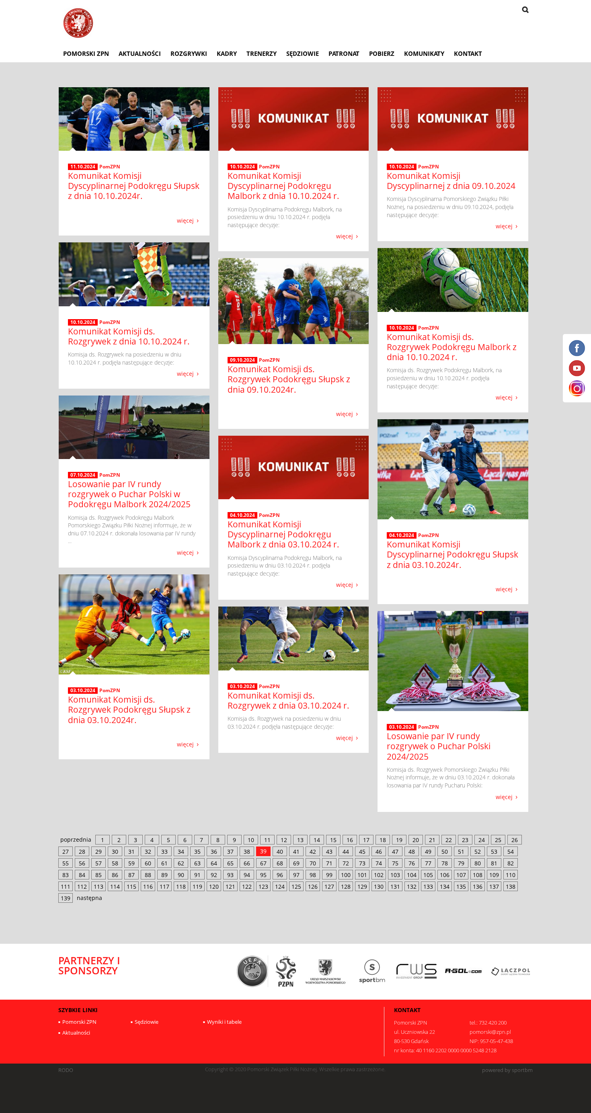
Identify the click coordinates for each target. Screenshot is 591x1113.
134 (444, 886)
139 (65, 898)
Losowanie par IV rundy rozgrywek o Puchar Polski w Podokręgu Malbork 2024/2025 (129, 494)
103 (395, 875)
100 (346, 875)
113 (98, 886)
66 (247, 863)
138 (510, 886)
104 (412, 875)
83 (65, 875)
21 (432, 840)
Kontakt (468, 53)
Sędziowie (302, 53)
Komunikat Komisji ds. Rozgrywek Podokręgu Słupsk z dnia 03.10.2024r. (129, 709)
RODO (65, 1070)
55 (65, 863)
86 (115, 875)
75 (395, 863)
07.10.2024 (82, 475)
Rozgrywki (188, 53)
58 (115, 863)
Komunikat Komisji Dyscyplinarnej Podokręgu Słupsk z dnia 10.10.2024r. (133, 185)
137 (494, 886)
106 (444, 875)
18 (383, 840)
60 (148, 863)
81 (494, 863)
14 (317, 840)
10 (251, 840)
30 (115, 851)
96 (280, 875)
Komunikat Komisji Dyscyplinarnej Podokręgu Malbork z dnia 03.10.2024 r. (283, 534)
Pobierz (381, 53)
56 (82, 863)
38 (247, 851)
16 (350, 840)
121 (230, 886)
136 (477, 886)
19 (399, 840)
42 (313, 851)
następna (89, 898)
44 (346, 851)
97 (296, 875)
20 (415, 840)
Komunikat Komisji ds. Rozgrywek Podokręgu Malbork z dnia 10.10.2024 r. (452, 347)
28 (82, 851)
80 (477, 863)
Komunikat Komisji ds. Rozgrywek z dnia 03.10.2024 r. (288, 700)
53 (494, 851)
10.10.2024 (242, 167)
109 (494, 875)
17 (366, 840)
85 (98, 875)
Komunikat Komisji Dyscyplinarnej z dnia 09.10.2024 (451, 180)
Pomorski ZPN (86, 53)
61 (164, 863)
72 (346, 863)
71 (329, 863)
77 (428, 863)
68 (280, 863)
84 (82, 875)
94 (247, 875)
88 (148, 875)
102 (379, 875)
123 (263, 886)
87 (131, 875)
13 (300, 840)
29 (98, 851)
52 (477, 851)
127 (329, 886)
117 (164, 886)
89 (164, 875)
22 (448, 840)
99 (329, 875)
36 (214, 851)
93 (230, 875)
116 (148, 886)
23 (465, 840)
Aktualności (140, 53)
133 (428, 886)
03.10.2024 (82, 690)
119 (197, 886)
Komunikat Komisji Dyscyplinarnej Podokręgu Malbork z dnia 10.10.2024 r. (283, 185)
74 (379, 863)
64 (214, 863)
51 (461, 851)
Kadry (227, 53)
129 (362, 886)
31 (131, 851)
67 (263, 863)
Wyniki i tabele (224, 1021)
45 (362, 851)
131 (395, 886)
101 (362, 875)
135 (461, 886)
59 (131, 863)
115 (131, 886)
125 (296, 886)
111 (65, 886)
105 (428, 875)
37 (230, 851)
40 (280, 851)
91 (197, 875)
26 (514, 840)
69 (296, 863)
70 (313, 863)
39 (263, 851)
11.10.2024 (82, 167)
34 (181, 851)
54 (510, 851)
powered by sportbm (507, 1070)
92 (214, 875)
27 (65, 851)
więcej (185, 220)
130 (379, 886)
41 (296, 851)
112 (82, 886)
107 (461, 875)
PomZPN (109, 166)
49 (428, 851)
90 (181, 875)
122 (247, 886)
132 (412, 886)
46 (379, 851)
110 (510, 875)
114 (115, 886)
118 (181, 886)
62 (181, 863)
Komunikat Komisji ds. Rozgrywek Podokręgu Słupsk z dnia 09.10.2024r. (289, 379)
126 (313, 886)
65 (230, 863)
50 (444, 851)
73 (362, 863)
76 (411, 863)
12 (284, 840)
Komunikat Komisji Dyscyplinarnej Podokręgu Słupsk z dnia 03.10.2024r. (452, 554)
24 (481, 840)
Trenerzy (261, 53)
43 (329, 851)
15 (333, 840)
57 (98, 863)
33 (164, 851)
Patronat (343, 53)
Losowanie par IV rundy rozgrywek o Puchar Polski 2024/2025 (438, 746)
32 (148, 851)
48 (411, 851)
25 (498, 840)
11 (267, 840)
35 (197, 851)
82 (510, 863)
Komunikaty (424, 53)
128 (346, 886)
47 (395, 851)
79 (461, 863)
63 (197, 863)
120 (214, 886)
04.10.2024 (401, 535)
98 (313, 875)
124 (280, 886)
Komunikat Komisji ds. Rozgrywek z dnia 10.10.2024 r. (129, 336)
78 (444, 863)
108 (477, 875)
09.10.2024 (242, 360)
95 (263, 875)
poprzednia (75, 839)
